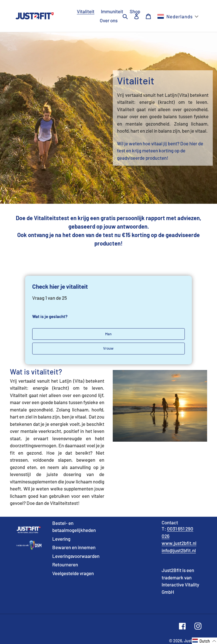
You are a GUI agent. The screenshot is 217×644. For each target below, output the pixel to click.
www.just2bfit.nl (179, 543)
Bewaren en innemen (74, 547)
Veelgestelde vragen (73, 573)
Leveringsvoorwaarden (75, 556)
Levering (61, 539)
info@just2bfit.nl (179, 550)
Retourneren (65, 564)
